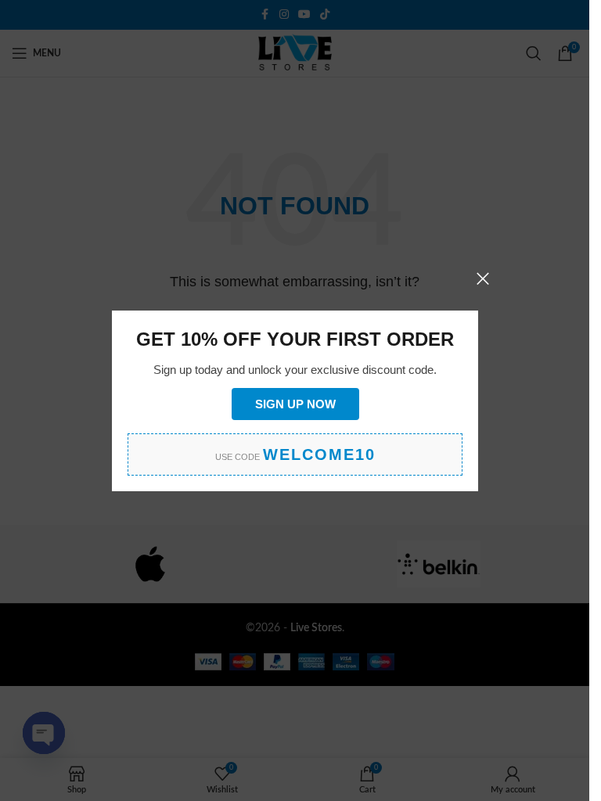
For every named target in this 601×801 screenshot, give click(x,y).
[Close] (482, 278)
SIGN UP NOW (294, 403)
